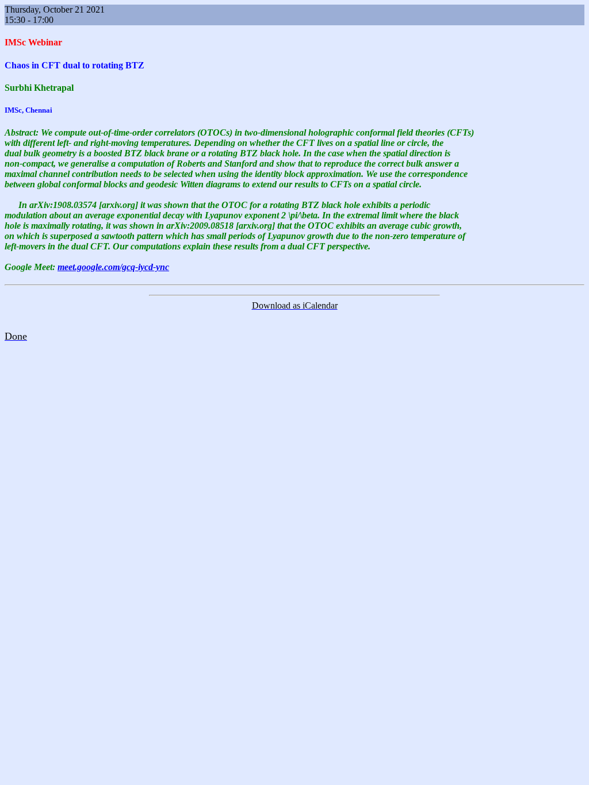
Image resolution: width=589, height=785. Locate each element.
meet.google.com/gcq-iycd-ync (113, 267)
